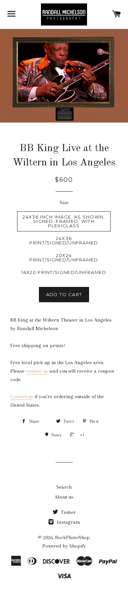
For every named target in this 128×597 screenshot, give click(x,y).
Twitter (67, 512)
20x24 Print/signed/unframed (63, 257)
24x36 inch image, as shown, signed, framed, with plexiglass (64, 221)
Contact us (21, 396)
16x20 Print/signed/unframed (63, 272)
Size (64, 202)
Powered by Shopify (64, 546)
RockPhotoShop (72, 537)
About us (64, 497)
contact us (37, 371)
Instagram (67, 522)
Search (64, 487)
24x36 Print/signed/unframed (63, 240)
